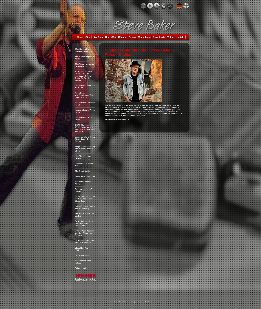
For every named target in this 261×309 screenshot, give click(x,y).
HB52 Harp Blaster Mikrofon (83, 183)
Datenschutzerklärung (121, 302)
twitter (150, 6)
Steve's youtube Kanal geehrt (84, 215)
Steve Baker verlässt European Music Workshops (84, 223)
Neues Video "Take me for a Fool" (85, 86)
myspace (163, 6)
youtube (157, 6)
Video (170, 37)
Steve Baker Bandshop (85, 176)
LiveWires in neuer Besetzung (83, 157)
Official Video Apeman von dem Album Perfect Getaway (85, 233)
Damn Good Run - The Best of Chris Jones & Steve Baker (85, 199)
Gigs (87, 37)
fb (143, 6)
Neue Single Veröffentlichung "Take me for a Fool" (84, 95)
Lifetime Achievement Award (84, 165)
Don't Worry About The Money (85, 190)
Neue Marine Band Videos (83, 262)
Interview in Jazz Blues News (85, 111)
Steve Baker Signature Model (84, 58)
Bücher (122, 37)
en (186, 6)
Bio (107, 37)
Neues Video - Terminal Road (85, 104)
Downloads (159, 37)
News (80, 37)
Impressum (108, 302)
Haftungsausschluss (136, 302)
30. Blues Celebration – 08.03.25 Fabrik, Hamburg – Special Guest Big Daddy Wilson (85, 75)
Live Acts (98, 37)
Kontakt (180, 37)
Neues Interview (82, 255)
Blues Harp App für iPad (83, 249)
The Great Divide (82, 171)
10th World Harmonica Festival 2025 (84, 65)
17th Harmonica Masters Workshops (83, 50)
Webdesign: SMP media (152, 302)
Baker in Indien (81, 268)
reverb (170, 6)
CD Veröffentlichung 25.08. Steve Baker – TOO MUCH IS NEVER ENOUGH (85, 128)
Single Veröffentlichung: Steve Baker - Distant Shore (85, 148)
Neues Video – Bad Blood (83, 118)
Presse (132, 37)
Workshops (144, 37)
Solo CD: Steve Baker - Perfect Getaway (85, 207)
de (179, 6)
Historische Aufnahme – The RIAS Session (85, 241)
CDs (113, 37)
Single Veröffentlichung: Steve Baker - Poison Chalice (85, 139)
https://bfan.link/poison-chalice (117, 119)
